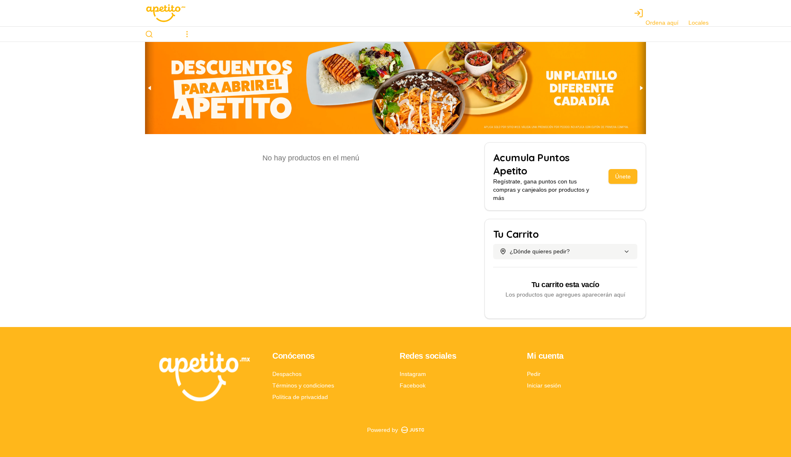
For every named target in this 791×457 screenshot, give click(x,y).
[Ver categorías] (187, 34)
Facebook (413, 385)
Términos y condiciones (303, 385)
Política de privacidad (300, 397)
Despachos (287, 374)
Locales (698, 22)
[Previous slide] (150, 88)
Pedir (534, 374)
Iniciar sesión (544, 385)
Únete (623, 176)
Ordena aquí (662, 22)
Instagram (413, 374)
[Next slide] (641, 88)
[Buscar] (149, 34)
